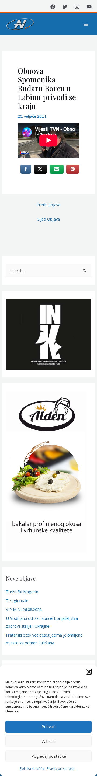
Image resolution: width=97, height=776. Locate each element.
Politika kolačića (32, 768)
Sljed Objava (48, 219)
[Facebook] (52, 6)
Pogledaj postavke (48, 756)
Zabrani (49, 741)
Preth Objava (48, 204)
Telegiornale (17, 600)
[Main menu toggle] (86, 24)
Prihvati (48, 726)
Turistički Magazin (22, 591)
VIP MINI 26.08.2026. (24, 609)
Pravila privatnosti (60, 768)
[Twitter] (65, 6)
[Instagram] (77, 6)
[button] (89, 671)
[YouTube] (89, 6)
